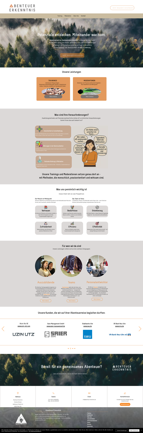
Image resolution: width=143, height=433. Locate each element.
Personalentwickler (92, 420)
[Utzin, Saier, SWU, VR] (70, 348)
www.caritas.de (24, 326)
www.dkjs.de (87, 329)
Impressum (90, 426)
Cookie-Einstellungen (122, 430)
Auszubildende (91, 419)
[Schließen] (141, 430)
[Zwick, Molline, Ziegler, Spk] (68, 348)
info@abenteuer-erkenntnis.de (89, 399)
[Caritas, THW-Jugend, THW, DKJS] (72, 348)
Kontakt (89, 424)
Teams (88, 422)
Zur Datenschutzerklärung (35, 431)
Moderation (90, 415)
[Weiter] (140, 328)
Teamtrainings (65, 287)
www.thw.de (119, 326)
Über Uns (89, 417)
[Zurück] (3, 328)
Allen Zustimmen (134, 430)
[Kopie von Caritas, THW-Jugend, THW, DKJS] (74, 348)
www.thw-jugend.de (55, 326)
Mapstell (96, 287)
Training (89, 413)
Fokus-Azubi (47, 294)
